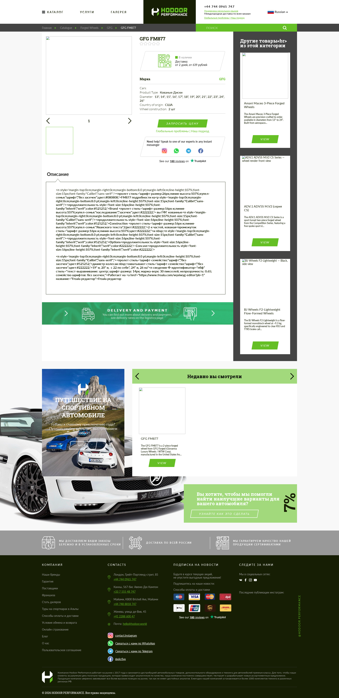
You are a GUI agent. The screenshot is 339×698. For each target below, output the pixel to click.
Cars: (143, 88)
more (83, 445)
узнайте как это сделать (224, 513)
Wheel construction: (154, 109)
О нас (45, 643)
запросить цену (182, 123)
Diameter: (147, 97)
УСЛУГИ (87, 12)
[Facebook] (246, 580)
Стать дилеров (51, 602)
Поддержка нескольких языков (221, 11)
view (265, 139)
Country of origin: (152, 105)
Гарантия (47, 581)
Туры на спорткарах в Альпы (60, 609)
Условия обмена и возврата (59, 622)
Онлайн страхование (55, 629)
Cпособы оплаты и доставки (60, 615)
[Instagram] (251, 580)
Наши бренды (51, 574)
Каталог (55, 12)
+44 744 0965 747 (219, 6)
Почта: (130, 623)
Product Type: (149, 92)
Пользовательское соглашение (61, 650)
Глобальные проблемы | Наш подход (224, 17)
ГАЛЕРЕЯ (119, 12)
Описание (58, 174)
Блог (45, 636)
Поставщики (50, 588)
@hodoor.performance (299, 616)
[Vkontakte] (241, 580)
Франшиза (48, 595)
